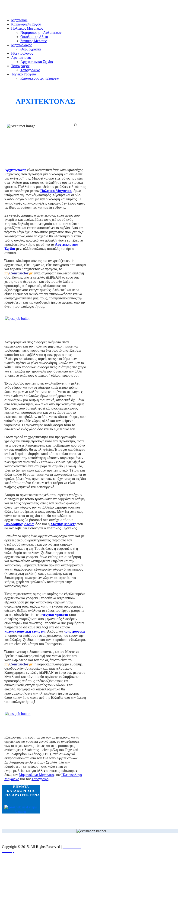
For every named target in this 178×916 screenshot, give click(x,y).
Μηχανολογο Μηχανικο (36, 775)
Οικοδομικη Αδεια (34, 37)
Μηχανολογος (21, 45)
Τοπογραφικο (30, 70)
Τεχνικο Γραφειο (23, 74)
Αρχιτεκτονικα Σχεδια (36, 62)
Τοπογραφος (20, 66)
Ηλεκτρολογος (22, 53)
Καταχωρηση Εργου (26, 24)
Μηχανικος (19, 20)
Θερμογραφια (30, 49)
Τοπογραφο (40, 779)
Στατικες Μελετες (33, 41)
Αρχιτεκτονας (21, 57)
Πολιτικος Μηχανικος (27, 28)
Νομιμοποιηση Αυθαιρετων (40, 32)
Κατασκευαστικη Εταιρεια (39, 78)
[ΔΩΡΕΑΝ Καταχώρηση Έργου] (45, 324)
